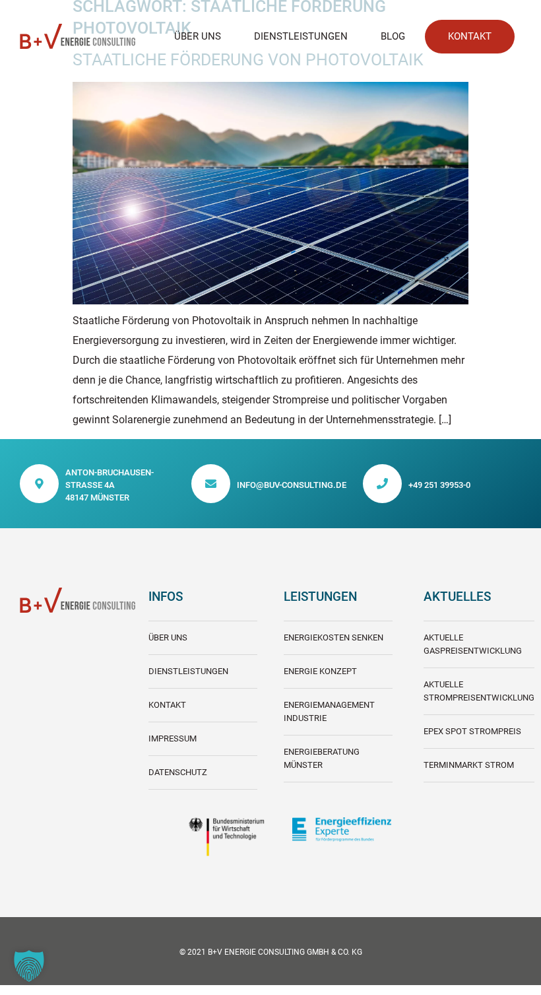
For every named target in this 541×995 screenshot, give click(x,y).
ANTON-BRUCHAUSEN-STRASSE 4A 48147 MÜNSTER (109, 484)
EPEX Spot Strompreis (472, 731)
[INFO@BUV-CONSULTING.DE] (210, 483)
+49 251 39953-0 (439, 485)
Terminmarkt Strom (469, 765)
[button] (29, 966)
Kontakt (167, 705)
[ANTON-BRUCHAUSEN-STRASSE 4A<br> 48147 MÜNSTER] (39, 483)
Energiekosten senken (333, 637)
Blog (393, 36)
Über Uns (197, 36)
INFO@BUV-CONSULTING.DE (291, 485)
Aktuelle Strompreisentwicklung (479, 691)
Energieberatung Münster (322, 758)
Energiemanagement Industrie (329, 711)
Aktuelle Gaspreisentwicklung (473, 644)
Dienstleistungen (301, 36)
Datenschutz (177, 772)
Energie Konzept (320, 671)
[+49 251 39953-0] (382, 483)
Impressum (172, 738)
